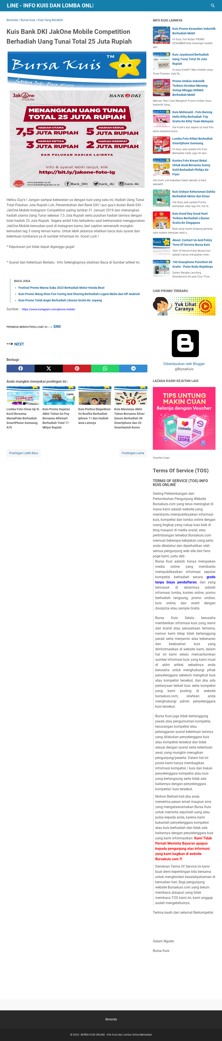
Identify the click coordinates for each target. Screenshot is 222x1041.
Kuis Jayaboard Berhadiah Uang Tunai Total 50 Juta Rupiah (190, 59)
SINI (57, 326)
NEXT (19, 344)
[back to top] (213, 1031)
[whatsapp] (105, 368)
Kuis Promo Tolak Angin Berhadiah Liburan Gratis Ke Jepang (60, 300)
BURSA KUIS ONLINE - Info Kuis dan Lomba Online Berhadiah (116, 1034)
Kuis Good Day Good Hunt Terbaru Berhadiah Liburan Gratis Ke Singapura (190, 218)
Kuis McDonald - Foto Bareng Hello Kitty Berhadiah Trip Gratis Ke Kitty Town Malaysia (193, 116)
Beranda (111, 1019)
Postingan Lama (133, 453)
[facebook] (21, 368)
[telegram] (133, 368)
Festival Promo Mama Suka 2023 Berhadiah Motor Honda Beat (61, 287)
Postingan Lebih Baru (23, 453)
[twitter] (49, 368)
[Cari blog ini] (212, 5)
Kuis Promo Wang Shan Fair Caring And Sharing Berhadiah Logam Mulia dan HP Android (79, 294)
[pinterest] (77, 368)
